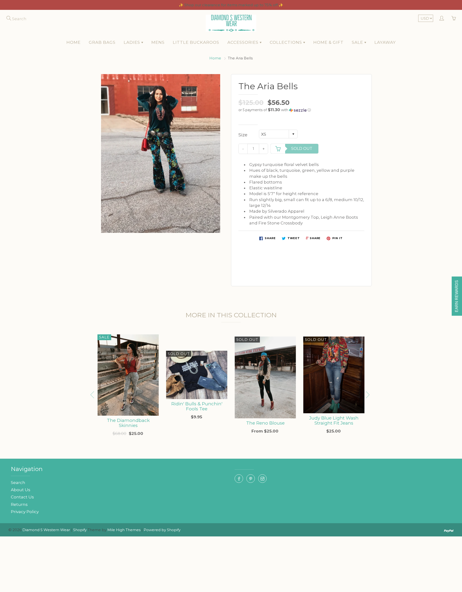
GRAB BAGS (102, 42)
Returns (19, 504)
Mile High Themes (124, 530)
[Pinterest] (250, 478)
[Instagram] (262, 478)
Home (215, 58)
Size (242, 135)
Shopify (80, 530)
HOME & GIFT (328, 42)
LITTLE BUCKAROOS (196, 42)
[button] (301, 110)
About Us (20, 489)
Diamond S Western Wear (46, 530)
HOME (73, 42)
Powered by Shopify (162, 530)
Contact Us (22, 497)
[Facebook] (239, 478)
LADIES (132, 42)
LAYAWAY (385, 42)
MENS (158, 42)
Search (18, 482)
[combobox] (278, 134)
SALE (358, 42)
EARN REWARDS (457, 296)
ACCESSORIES (243, 42)
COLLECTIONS (286, 42)
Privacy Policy (25, 511)
